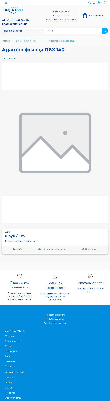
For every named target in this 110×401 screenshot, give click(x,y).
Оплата (8, 382)
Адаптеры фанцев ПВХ (62, 40)
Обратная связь (13, 398)
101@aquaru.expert (55, 315)
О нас (8, 356)
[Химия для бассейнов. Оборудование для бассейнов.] (13, 10)
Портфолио (11, 351)
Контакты (10, 361)
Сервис (9, 346)
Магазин (9, 336)
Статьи (8, 366)
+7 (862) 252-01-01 (55, 319)
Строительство (12, 341)
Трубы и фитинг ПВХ (26, 40)
